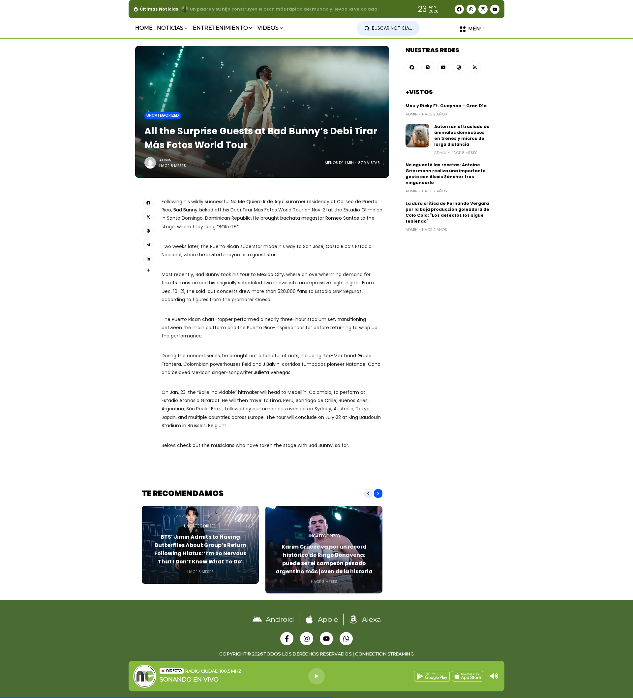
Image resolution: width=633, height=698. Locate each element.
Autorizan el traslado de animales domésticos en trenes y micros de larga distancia (462, 135)
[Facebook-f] (286, 638)
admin (165, 160)
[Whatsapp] (471, 9)
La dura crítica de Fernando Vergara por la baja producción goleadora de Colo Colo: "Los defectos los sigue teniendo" (447, 212)
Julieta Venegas (272, 372)
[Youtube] (494, 9)
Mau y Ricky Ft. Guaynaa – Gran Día (446, 106)
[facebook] (412, 67)
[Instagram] (483, 9)
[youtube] (443, 67)
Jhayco (231, 254)
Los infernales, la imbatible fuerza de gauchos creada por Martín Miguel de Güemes (286, 9)
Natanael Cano (363, 364)
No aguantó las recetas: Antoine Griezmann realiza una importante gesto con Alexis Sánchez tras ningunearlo (446, 173)
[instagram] (427, 67)
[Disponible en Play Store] (432, 676)
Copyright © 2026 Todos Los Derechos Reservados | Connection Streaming (316, 653)
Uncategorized (162, 115)
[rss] (474, 67)
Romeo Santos (342, 218)
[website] (459, 67)
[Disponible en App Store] (467, 676)
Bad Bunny (185, 209)
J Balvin (271, 364)
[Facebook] (459, 9)
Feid (246, 364)
